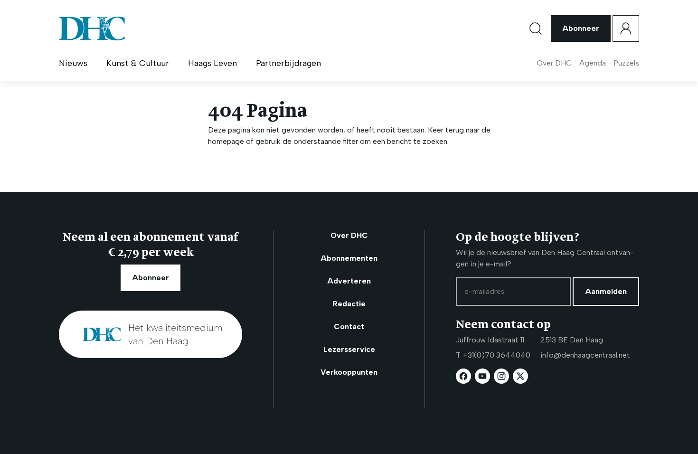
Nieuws (73, 63)
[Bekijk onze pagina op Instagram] (501, 376)
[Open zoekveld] (535, 28)
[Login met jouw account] (626, 28)
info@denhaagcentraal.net (585, 354)
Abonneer (580, 28)
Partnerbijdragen (288, 63)
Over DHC (554, 62)
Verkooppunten (349, 372)
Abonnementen (349, 258)
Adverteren (349, 280)
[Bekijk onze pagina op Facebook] (463, 376)
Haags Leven (212, 63)
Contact (349, 326)
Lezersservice (349, 349)
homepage (226, 141)
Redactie (349, 303)
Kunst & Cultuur (137, 63)
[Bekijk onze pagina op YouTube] (482, 376)
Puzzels (626, 62)
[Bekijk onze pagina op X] (520, 376)
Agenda (592, 62)
